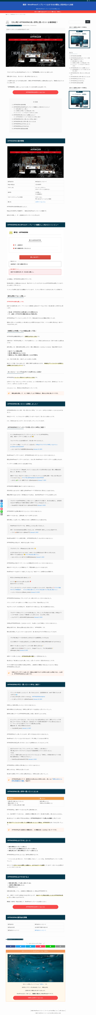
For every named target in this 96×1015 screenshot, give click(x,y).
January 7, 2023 (42, 480)
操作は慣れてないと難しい (22, 108)
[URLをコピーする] (60, 946)
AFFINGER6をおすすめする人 (21, 126)
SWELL (42, 984)
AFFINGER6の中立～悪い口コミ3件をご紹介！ (26, 119)
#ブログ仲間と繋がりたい (29, 589)
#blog (30, 477)
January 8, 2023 (24, 650)
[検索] (89, 1)
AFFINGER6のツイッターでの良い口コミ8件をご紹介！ (28, 116)
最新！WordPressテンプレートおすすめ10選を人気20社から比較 (48, 4)
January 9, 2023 (34, 532)
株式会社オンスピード (40, 930)
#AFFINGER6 (35, 696)
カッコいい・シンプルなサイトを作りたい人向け (27, 112)
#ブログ (41, 444)
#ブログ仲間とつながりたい (51, 444)
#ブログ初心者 (25, 477)
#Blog (37, 444)
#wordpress (42, 696)
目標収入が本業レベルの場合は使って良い (25, 110)
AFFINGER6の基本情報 (20, 104)
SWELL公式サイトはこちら (35, 997)
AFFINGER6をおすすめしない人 (22, 123)
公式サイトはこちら (40, 201)
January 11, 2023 (26, 728)
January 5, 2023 (42, 505)
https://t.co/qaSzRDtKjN (38, 477)
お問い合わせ (62, 1010)
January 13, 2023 (38, 449)
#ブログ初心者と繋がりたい (32, 554)
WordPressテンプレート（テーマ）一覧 (14, 25)
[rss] (87, 1)
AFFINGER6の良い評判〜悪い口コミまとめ (25, 121)
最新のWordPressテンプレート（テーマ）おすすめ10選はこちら (44, 1010)
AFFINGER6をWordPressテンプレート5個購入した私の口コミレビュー (32, 107)
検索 (88, 21)
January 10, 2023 (37, 699)
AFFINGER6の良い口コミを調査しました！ (25, 115)
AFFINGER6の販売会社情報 (21, 128)
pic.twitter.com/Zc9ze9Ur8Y (17, 446)
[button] (10, 946)
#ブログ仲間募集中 (16, 589)
